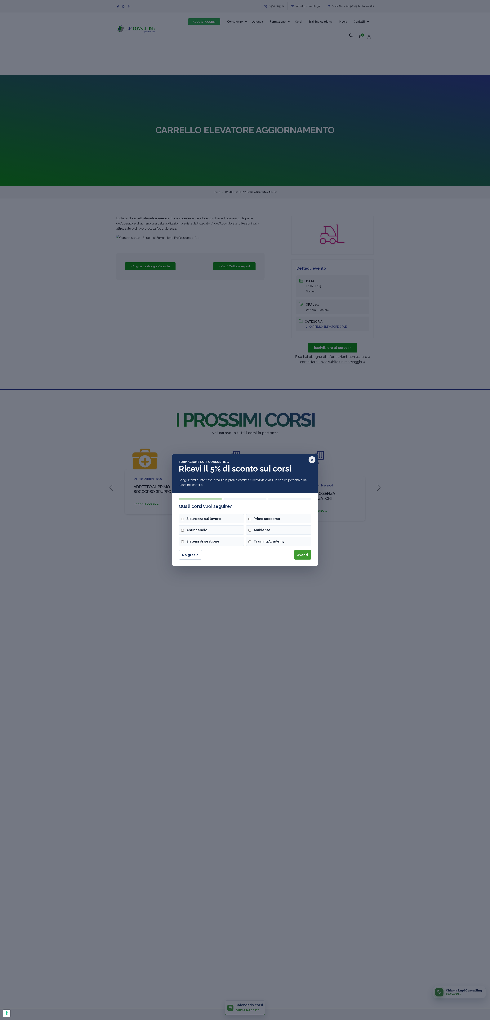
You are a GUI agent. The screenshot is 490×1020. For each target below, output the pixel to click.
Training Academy (269, 541)
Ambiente (262, 530)
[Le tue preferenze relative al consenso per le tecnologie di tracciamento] (6, 1013)
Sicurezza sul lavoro (203, 519)
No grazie (190, 555)
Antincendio (196, 530)
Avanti (302, 555)
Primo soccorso (267, 519)
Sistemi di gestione (202, 541)
